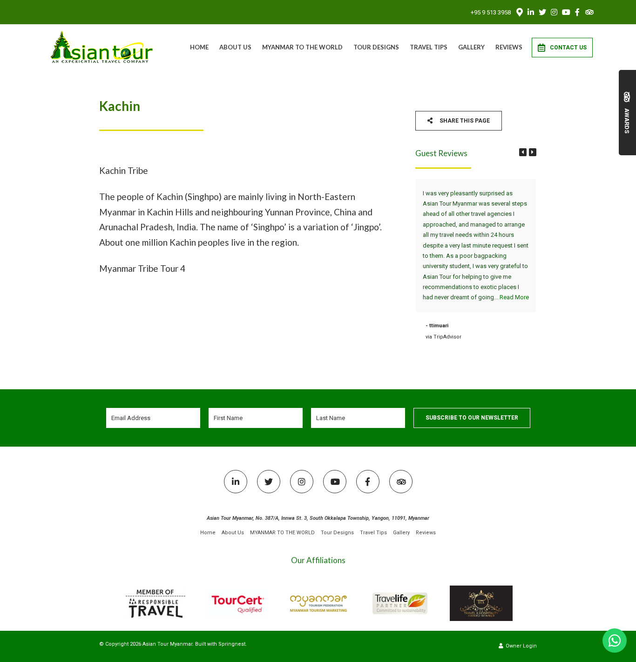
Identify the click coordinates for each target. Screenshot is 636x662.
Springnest (231, 644)
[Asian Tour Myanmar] (102, 46)
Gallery (471, 47)
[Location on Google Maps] (519, 11)
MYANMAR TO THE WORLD (302, 47)
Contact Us (568, 47)
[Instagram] (554, 12)
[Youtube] (565, 12)
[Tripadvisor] (589, 12)
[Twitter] (542, 12)
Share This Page (464, 120)
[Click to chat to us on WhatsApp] (614, 640)
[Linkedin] (531, 12)
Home (199, 47)
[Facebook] (577, 12)
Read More (514, 297)
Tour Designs (376, 47)
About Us (235, 47)
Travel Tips (428, 47)
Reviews (508, 47)
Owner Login (520, 646)
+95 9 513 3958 (491, 12)
